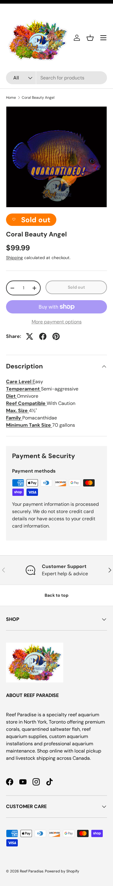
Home (11, 97)
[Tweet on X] (29, 336)
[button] (90, 37)
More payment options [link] (57, 322)
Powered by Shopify (62, 871)
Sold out (76, 287)
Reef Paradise (31, 871)
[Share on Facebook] (42, 336)
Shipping (14, 257)
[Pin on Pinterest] (56, 336)
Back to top (56, 595)
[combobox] (56, 77)
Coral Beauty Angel (38, 97)
